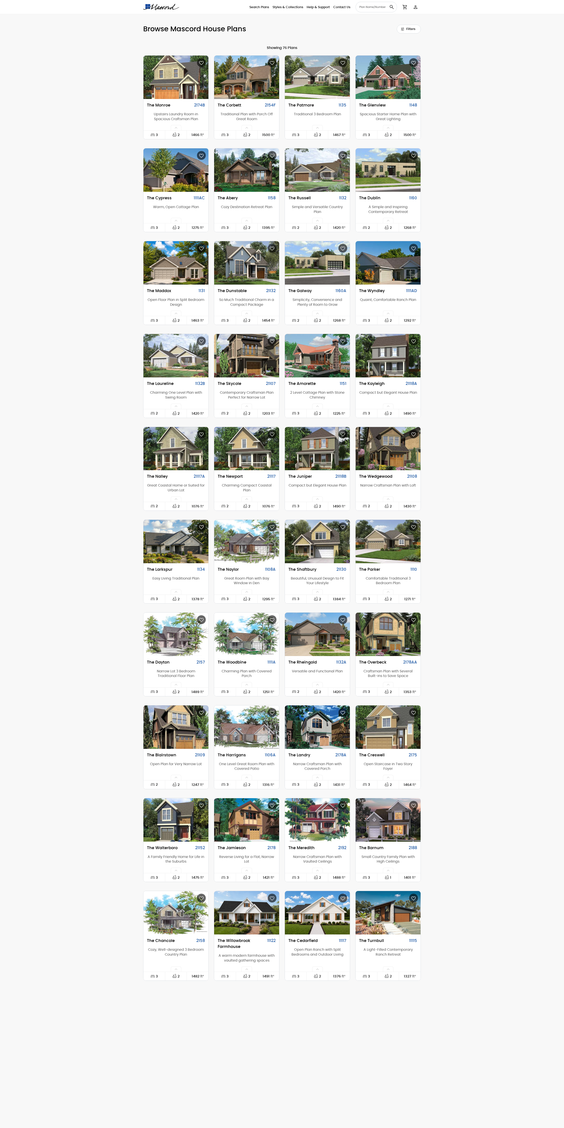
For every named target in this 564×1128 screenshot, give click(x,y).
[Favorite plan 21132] (272, 248)
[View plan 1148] (388, 77)
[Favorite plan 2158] (201, 898)
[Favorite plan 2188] (413, 805)
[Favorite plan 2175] (413, 712)
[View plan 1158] (246, 170)
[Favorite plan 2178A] (343, 712)
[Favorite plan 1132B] (201, 341)
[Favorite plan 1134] (201, 527)
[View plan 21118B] (317, 448)
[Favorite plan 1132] (343, 155)
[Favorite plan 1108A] (272, 527)
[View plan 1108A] (246, 541)
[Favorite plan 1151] (343, 341)
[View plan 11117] (317, 912)
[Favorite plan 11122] (272, 898)
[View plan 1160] (388, 170)
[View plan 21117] (246, 448)
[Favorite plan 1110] (413, 527)
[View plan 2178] (246, 820)
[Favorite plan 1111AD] (413, 248)
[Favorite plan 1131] (201, 248)
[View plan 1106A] (246, 727)
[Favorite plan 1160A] (343, 248)
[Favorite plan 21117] (272, 434)
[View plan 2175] (388, 727)
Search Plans (259, 7)
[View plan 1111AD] (388, 263)
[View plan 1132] (317, 170)
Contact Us (341, 7)
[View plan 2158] (175, 912)
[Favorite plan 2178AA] (413, 619)
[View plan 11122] (246, 912)
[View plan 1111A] (246, 634)
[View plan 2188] (388, 820)
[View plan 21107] (246, 355)
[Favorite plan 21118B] (343, 434)
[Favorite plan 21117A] (201, 434)
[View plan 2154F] (246, 77)
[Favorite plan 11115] (413, 898)
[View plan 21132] (246, 263)
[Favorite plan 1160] (413, 155)
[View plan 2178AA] (388, 634)
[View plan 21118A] (388, 355)
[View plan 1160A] (317, 263)
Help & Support (318, 7)
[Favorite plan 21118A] (413, 341)
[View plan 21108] (388, 448)
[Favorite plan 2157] (201, 619)
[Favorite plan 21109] (201, 712)
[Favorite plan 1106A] (272, 712)
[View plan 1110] (388, 541)
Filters (410, 29)
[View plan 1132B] (175, 355)
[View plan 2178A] (317, 727)
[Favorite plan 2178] (272, 805)
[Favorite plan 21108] (413, 434)
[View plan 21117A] (175, 448)
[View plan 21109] (175, 727)
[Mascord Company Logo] (161, 7)
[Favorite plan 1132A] (343, 619)
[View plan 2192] (317, 820)
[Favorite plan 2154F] (272, 62)
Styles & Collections (288, 7)
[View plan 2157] (175, 634)
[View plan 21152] (175, 820)
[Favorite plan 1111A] (272, 619)
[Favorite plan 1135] (343, 62)
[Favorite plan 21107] (272, 341)
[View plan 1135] (317, 77)
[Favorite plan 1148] (413, 62)
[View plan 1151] (317, 355)
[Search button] (391, 7)
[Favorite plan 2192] (343, 805)
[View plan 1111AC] (175, 170)
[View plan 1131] (175, 263)
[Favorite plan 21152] (201, 805)
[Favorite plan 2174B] (201, 62)
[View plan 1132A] (317, 634)
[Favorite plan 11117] (343, 898)
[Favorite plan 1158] (272, 155)
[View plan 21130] (317, 541)
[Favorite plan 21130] (343, 527)
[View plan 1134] (175, 541)
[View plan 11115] (388, 912)
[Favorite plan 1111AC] (201, 155)
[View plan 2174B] (175, 77)
